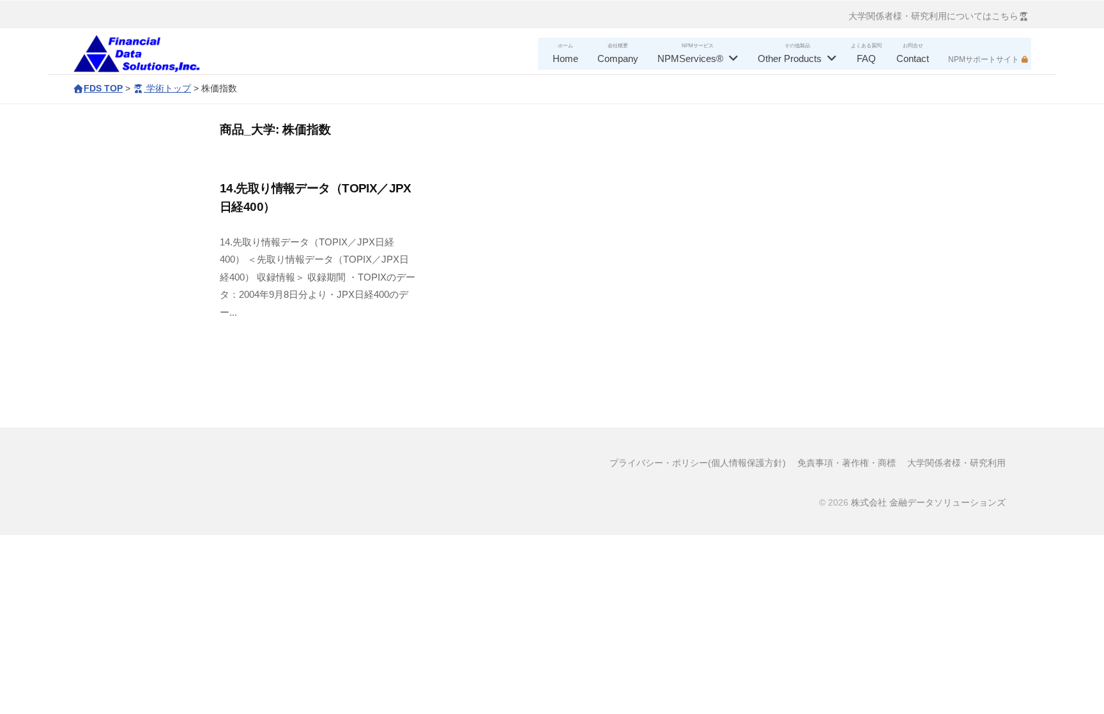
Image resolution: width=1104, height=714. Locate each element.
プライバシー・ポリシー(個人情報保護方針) (698, 463)
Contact (912, 58)
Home (565, 58)
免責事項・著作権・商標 (846, 463)
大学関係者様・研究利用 (956, 463)
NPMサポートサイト (983, 59)
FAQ (866, 58)
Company (617, 58)
